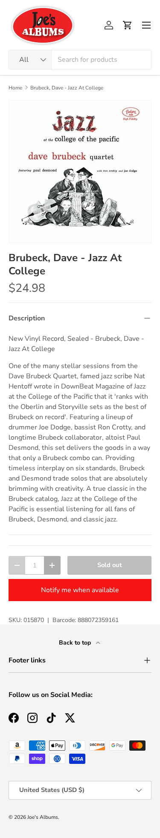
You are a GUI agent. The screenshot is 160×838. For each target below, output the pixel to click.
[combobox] (80, 59)
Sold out (109, 565)
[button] (127, 25)
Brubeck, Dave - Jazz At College (66, 87)
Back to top (76, 643)
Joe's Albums (42, 817)
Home (15, 87)
